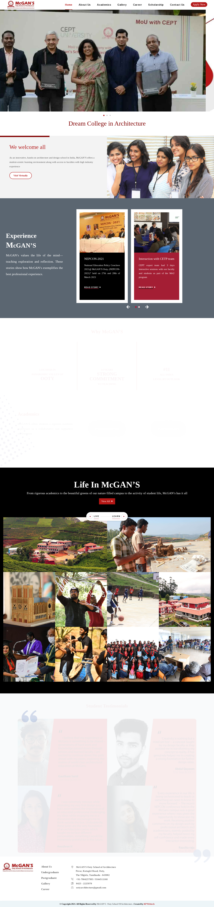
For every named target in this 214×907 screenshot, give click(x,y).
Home (68, 4)
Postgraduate (168, 425)
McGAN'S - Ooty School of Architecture (115, 904)
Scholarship (156, 4)
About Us (85, 4)
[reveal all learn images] (124, 516)
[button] (104, 115)
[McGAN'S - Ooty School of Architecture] (21, 4)
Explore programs (106, 441)
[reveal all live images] (90, 516)
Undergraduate (107, 425)
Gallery (122, 4)
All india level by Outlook (166, 372)
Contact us (177, 4)
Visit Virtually (20, 175)
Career (137, 4)
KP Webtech (149, 904)
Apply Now (199, 4)
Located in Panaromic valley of (47, 371)
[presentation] (128, 307)
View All (105, 501)
